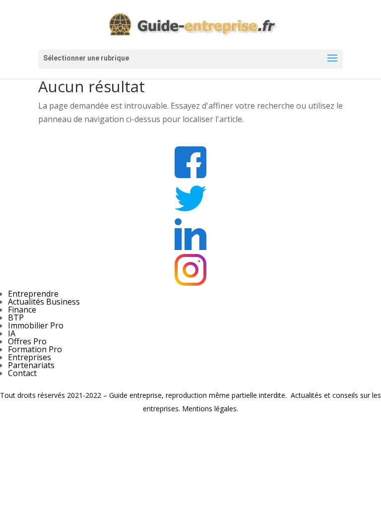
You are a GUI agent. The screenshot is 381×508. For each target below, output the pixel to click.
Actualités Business (44, 301)
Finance (22, 309)
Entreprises (29, 357)
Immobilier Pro (36, 325)
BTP (16, 317)
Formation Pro (35, 349)
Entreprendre (33, 293)
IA (11, 333)
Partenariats (31, 365)
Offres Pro (27, 341)
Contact (22, 373)
